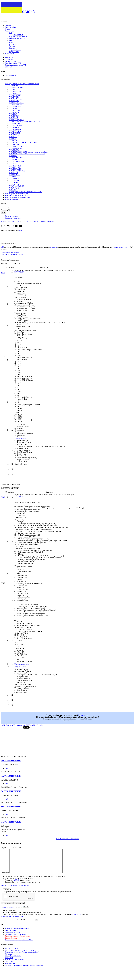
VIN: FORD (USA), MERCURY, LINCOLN (24, 122)
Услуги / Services (11, 938)
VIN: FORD (13, 118)
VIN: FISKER (14, 116)
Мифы (11, 40)
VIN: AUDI (13, 89)
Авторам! (8, 25)
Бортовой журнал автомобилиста (17, 928)
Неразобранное (10, 61)
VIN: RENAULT (15, 169)
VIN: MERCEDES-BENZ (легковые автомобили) (27, 154)
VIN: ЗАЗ (12, 190)
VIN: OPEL (13, 163)
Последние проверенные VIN (15, 65)
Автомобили (9, 31)
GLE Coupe (9, 961)
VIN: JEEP (13, 137)
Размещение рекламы (12, 932)
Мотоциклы (9, 54)
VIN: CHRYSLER (15, 104)
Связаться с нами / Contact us (15, 934)
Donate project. (83, 715)
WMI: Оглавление (11, 199)
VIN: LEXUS (14, 144)
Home (3, 221)
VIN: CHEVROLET (16, 103)
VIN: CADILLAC (15, 99)
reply (6, 768)
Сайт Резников (10, 75)
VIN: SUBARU (14, 180)
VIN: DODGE (14, 112)
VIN (10, 33)
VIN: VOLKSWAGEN (17, 186)
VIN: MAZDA (14, 150)
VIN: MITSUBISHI (16, 158)
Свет (11, 42)
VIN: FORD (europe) (16, 120)
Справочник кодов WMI (18, 36)
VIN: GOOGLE (14, 123)
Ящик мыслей (14, 52)
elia (20, 230)
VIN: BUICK (14, 97)
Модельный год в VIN (17, 38)
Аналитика (9, 57)
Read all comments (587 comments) (67, 839)
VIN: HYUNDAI (15, 131)
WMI (3, 273)
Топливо (12, 46)
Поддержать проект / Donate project (17, 936)
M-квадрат (9, 954)
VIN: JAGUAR (14, 135)
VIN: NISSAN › (37, 725)
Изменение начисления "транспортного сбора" (22, 952)
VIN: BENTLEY (15, 91)
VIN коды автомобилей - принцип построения (22, 84)
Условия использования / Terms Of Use (15, 916)
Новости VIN (18, 35)
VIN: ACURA (14, 86)
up (31, 725)
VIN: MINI (13, 156)
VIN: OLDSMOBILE (16, 161)
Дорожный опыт (15, 50)
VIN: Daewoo (14, 108)
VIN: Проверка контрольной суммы (18, 197)
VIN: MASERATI (15, 146)
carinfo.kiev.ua (76, 914)
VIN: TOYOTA (14, 184)
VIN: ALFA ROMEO (16, 87)
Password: (5, 210)
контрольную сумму (121, 247)
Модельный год (20, 438)
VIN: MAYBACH (15, 148)
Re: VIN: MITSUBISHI (11, 760)
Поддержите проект (8, 907)
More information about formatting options (15, 885)
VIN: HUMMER (15, 129)
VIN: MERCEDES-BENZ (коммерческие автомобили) (28, 152)
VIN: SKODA (14, 178)
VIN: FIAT (13, 114)
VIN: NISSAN (14, 159)
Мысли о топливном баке (14, 960)
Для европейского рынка (10, 252)
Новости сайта (10, 27)
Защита (12, 48)
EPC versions (9, 67)
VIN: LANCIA (14, 140)
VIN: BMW (13, 93)
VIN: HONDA (14, 127)
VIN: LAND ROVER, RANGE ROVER (23, 142)
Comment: (5, 873)
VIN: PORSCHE (15, 167)
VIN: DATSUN (14, 110)
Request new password (12, 218)
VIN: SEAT (13, 176)
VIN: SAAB (13, 173)
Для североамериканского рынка (12, 254)
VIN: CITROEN (15, 106)
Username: (5, 208)
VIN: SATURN (14, 175)
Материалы (9, 59)
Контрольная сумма (21, 664)
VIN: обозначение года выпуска (16, 195)
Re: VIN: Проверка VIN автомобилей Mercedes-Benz (24, 965)
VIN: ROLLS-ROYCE (17, 171)
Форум (7, 29)
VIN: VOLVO (14, 188)
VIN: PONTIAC (15, 165)
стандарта (53, 247)
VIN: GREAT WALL (16, 125)
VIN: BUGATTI (15, 95)
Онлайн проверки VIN (13, 63)
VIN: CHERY (14, 101)
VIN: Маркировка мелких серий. (17, 194)
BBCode (17, 880)
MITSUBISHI (19, 272)
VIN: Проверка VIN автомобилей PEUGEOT (25, 192)
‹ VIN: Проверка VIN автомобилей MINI (15, 725)
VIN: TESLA (14, 182)
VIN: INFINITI (14, 133)
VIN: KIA (12, 139)
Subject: (4, 848)
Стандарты (13, 44)
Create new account (11, 216)
